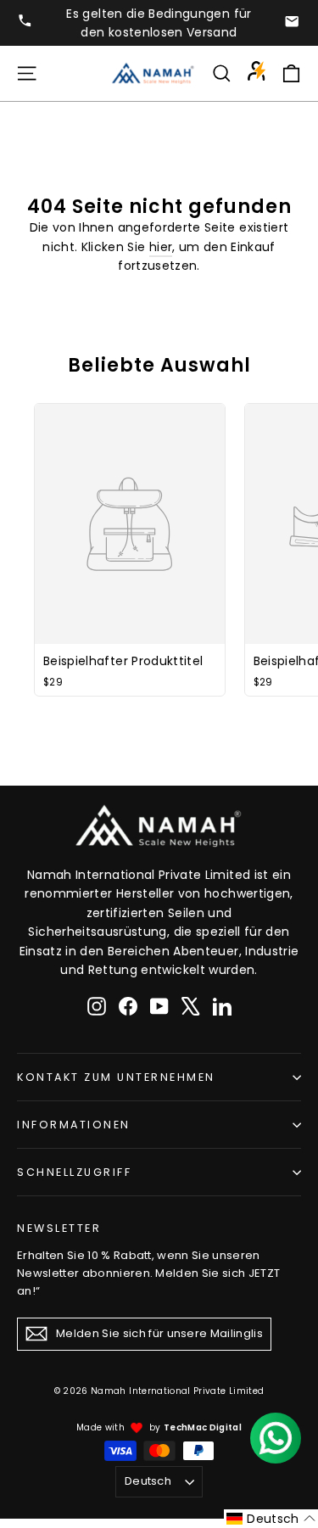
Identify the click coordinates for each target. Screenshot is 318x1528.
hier (160, 246)
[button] (271, 1518)
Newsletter (59, 1227)
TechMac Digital (203, 1427)
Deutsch (148, 1481)
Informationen (74, 1124)
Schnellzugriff (74, 1172)
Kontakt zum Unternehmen (116, 1077)
